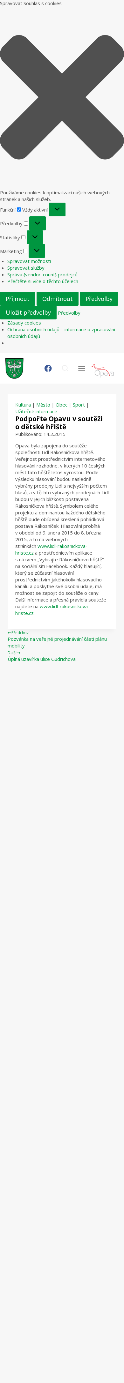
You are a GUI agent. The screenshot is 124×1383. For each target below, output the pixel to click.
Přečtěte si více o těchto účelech (42, 281)
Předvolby (99, 299)
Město (43, 404)
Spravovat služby (26, 268)
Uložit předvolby (28, 312)
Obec (61, 404)
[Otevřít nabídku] (81, 368)
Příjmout (18, 299)
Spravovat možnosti (29, 261)
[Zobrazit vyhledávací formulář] (65, 368)
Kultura (23, 404)
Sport (79, 404)
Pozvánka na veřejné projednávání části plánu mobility (57, 639)
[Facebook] (48, 368)
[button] (62, 98)
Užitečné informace (36, 411)
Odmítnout (57, 299)
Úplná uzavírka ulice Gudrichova (42, 656)
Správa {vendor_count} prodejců (42, 274)
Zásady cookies (24, 322)
